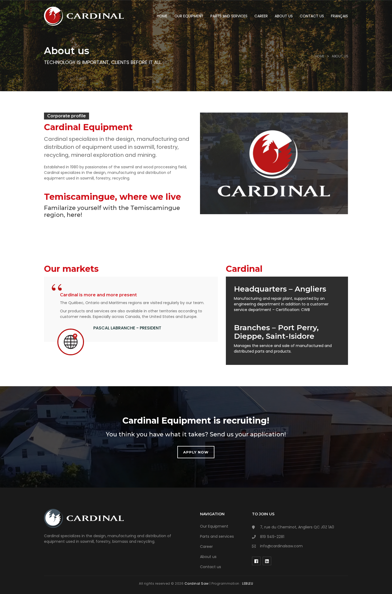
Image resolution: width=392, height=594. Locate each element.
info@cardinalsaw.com (281, 546)
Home (320, 56)
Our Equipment (214, 526)
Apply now (196, 452)
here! (74, 214)
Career (206, 546)
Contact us (210, 566)
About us (208, 556)
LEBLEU (247, 583)
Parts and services (217, 536)
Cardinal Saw (197, 583)
